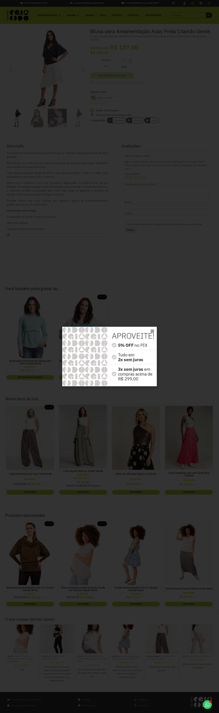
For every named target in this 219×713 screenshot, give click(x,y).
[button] (152, 331)
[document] (109, 356)
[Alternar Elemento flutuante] (207, 704)
